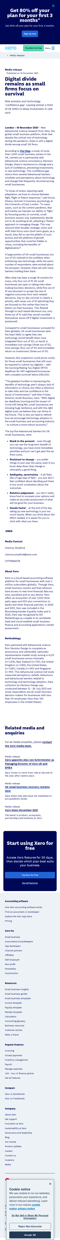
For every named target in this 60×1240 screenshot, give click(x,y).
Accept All (30, 1234)
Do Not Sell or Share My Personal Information (30, 1217)
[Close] (50, 1183)
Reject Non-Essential (30, 1226)
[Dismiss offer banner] (53, 6)
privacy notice (26, 1208)
